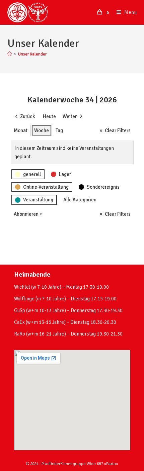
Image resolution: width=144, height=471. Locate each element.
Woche (41, 130)
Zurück (27, 116)
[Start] (9, 54)
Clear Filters (118, 130)
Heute (49, 116)
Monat (20, 130)
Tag (59, 130)
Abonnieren (26, 214)
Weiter (70, 116)
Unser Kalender (32, 54)
